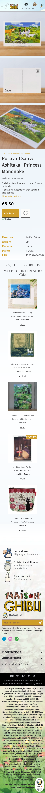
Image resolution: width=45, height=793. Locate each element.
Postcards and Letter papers (16, 154)
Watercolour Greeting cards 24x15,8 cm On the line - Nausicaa (22, 316)
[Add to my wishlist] (25, 213)
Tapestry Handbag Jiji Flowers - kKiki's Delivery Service (22, 521)
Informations (11, 652)
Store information (15, 664)
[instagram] (10, 639)
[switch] (39, 789)
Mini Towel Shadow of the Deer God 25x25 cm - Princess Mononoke (22, 367)
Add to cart (10, 213)
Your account (11, 658)
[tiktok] (16, 639)
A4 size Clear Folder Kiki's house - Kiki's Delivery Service (22, 419)
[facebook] (4, 639)
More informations (11, 196)
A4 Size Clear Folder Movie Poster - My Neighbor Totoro (22, 470)
